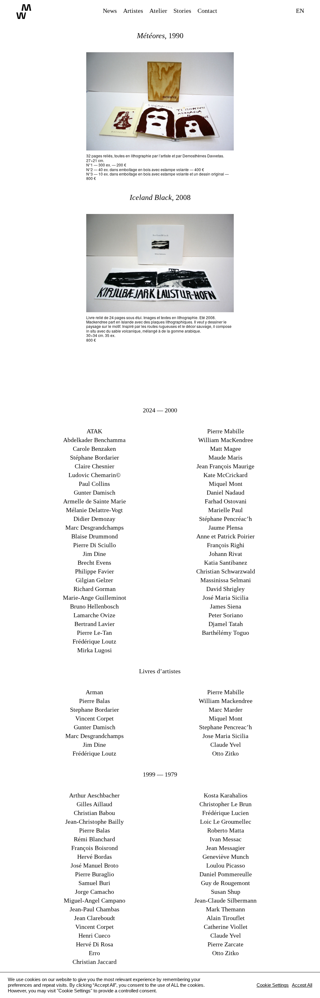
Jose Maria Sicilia (225, 735)
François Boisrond (94, 847)
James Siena (225, 606)
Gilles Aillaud (94, 804)
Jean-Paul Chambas (94, 909)
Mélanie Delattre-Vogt (94, 510)
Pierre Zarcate (225, 944)
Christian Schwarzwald (225, 571)
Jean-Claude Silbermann (225, 900)
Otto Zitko (225, 753)
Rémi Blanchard (94, 839)
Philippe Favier (94, 571)
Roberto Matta (225, 830)
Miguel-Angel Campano (94, 900)
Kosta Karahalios (226, 795)
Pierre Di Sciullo (94, 545)
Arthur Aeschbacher (94, 795)
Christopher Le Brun (225, 804)
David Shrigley (225, 588)
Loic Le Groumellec (225, 821)
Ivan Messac (226, 839)
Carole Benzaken (94, 448)
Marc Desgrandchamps (94, 527)
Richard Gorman (94, 588)
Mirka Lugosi (94, 650)
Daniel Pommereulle (225, 874)
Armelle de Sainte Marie (94, 501)
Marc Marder (225, 709)
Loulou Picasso (225, 865)
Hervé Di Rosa (94, 944)
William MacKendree (225, 439)
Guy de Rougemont (225, 882)
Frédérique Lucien (225, 812)
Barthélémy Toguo (225, 632)
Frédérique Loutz (94, 641)
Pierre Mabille (225, 431)
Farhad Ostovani (226, 501)
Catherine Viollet (226, 926)
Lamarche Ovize (94, 615)
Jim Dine (94, 553)
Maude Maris (225, 457)
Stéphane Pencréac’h (225, 518)
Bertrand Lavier (94, 623)
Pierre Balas (94, 700)
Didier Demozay (94, 518)
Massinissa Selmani (225, 580)
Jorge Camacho (94, 891)
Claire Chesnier (94, 466)
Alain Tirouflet (226, 917)
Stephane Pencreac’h (225, 727)
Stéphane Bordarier (94, 457)
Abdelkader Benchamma (94, 439)
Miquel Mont (225, 483)
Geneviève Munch (225, 856)
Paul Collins (94, 483)
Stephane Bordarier (94, 709)
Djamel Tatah (225, 623)
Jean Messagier (225, 847)
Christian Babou (94, 812)
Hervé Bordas (94, 856)
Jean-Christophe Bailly (94, 821)
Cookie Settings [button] (273, 985)
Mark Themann (225, 909)
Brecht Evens (94, 562)
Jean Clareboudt (94, 917)
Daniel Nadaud (225, 492)
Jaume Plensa (225, 527)
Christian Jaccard (94, 961)
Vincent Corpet (94, 718)
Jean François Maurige (225, 466)
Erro (94, 953)
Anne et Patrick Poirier (225, 536)
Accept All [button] (302, 985)
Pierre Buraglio (94, 874)
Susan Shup (225, 891)
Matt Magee (225, 448)
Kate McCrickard (225, 474)
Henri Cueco (94, 935)
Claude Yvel (225, 744)
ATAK (94, 431)
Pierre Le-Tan (94, 632)
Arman (94, 692)
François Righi (225, 545)
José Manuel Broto (94, 865)
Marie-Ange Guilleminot (94, 597)
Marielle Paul (225, 510)
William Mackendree (225, 700)
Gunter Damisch (94, 492)
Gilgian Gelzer (94, 580)
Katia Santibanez (225, 562)
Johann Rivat (225, 553)
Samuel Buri (94, 882)
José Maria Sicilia (225, 597)
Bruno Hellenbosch (94, 606)
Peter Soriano (225, 615)
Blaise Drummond (94, 536)
